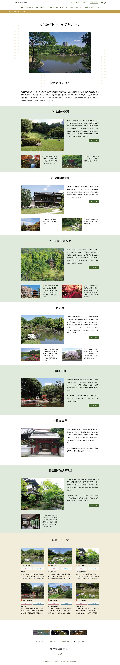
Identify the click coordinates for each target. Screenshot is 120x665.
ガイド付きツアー (52, 7)
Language (84, 2)
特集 (9, 12)
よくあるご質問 (39, 641)
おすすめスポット (26, 7)
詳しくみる (94, 141)
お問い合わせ (81, 641)
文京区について (74, 7)
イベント (62, 7)
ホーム (4, 12)
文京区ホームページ (66, 641)
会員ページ (52, 641)
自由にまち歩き (40, 7)
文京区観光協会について (90, 7)
